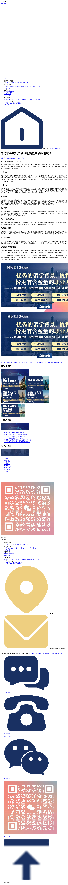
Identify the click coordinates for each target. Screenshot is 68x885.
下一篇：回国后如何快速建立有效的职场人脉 (48, 362)
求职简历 (13, 99)
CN (2, 3)
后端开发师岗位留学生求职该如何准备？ (17, 442)
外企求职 (7, 458)
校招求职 (7, 462)
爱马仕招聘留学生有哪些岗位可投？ (15, 436)
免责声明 (61, 653)
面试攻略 (25, 99)
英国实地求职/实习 (10, 86)
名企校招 (14, 158)
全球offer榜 (7, 94)
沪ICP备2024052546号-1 (35, 653)
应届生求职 (7, 466)
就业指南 (7, 99)
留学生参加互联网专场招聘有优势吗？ (16, 434)
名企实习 (25, 82)
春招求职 (7, 464)
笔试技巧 (19, 99)
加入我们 (13, 103)
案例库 (12, 92)
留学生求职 (20, 158)
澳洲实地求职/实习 (22, 86)
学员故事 (7, 92)
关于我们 (7, 103)
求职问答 (37, 99)
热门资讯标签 (53, 653)
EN (5, 3)
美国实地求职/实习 (34, 86)
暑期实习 (7, 471)
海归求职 (3, 158)
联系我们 (19, 103)
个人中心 (7, 95)
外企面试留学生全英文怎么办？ (14, 438)
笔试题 (9, 158)
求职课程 (7, 88)
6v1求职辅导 (18, 82)
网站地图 (46, 653)
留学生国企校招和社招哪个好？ (14, 432)
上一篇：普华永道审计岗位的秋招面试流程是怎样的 (17, 362)
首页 (5, 79)
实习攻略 (31, 99)
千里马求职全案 (9, 82)
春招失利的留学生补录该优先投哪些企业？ (17, 440)
